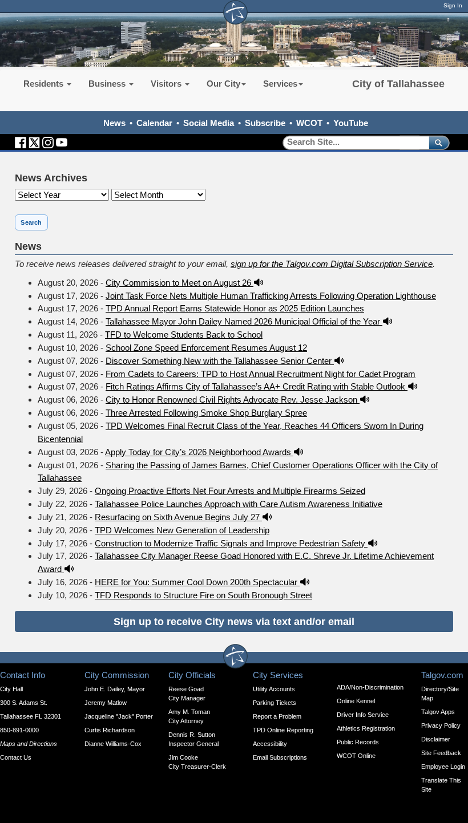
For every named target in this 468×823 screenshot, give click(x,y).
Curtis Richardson (109, 730)
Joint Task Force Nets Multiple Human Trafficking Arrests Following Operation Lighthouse (271, 296)
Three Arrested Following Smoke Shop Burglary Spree (206, 412)
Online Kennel (356, 701)
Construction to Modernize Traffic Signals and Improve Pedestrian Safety (231, 543)
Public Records (358, 742)
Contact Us (15, 757)
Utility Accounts (274, 689)
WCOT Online (356, 755)
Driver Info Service (363, 714)
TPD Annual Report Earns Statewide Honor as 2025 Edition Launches (235, 308)
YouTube (350, 123)
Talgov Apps (438, 711)
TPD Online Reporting (283, 730)
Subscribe (265, 123)
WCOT (309, 123)
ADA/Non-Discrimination (370, 687)
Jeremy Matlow (105, 702)
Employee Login (443, 766)
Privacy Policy (441, 725)
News (114, 123)
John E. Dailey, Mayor (114, 689)
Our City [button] (223, 83)
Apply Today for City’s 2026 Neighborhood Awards (199, 452)
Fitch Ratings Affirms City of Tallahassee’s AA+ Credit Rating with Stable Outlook (257, 386)
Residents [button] (44, 83)
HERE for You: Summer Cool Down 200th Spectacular (197, 582)
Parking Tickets (274, 702)
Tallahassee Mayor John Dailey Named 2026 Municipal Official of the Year (244, 321)
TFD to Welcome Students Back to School (184, 334)
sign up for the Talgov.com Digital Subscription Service (332, 264)
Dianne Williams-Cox (113, 743)
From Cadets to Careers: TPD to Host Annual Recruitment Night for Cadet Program (260, 374)
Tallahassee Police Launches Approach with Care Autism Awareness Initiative (238, 504)
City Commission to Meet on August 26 (179, 282)
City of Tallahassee (398, 84)
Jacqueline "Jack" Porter (118, 716)
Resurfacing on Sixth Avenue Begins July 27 (178, 517)
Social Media (208, 123)
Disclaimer (435, 739)
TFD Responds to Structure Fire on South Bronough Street (203, 595)
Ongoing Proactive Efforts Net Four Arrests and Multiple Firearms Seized (230, 491)
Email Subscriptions (280, 757)
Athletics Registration (366, 728)
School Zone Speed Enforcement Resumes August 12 (206, 347)
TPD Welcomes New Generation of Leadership (182, 530)
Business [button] (108, 83)
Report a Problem (277, 716)
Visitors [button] (167, 83)
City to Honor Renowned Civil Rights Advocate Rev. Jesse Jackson (233, 399)
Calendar (154, 123)
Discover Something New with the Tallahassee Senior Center (220, 361)
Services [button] (280, 83)
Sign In (452, 5)
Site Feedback (441, 752)
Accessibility (270, 743)
